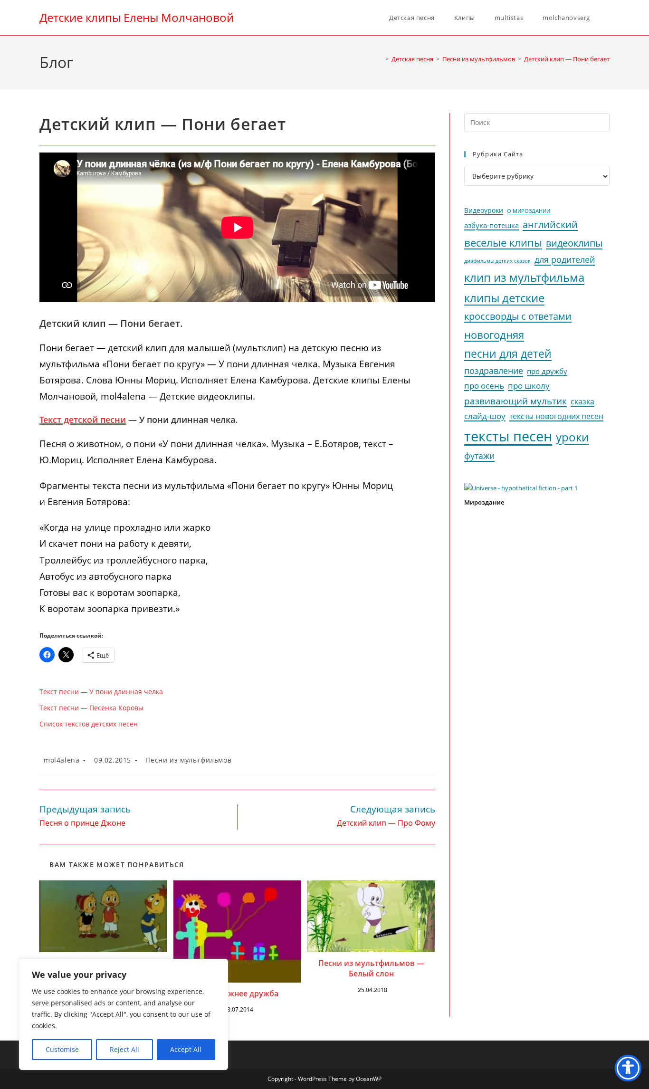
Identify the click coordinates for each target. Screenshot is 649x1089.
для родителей (564, 259)
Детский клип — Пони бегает (567, 59)
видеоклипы (574, 243)
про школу (529, 385)
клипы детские (504, 298)
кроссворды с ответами (518, 316)
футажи (479, 455)
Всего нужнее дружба (237, 993)
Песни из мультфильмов (189, 759)
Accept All (185, 1049)
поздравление (493, 370)
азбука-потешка (491, 225)
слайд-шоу (485, 416)
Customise (62, 1049)
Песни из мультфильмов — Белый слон (371, 968)
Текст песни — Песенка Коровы (91, 707)
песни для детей (508, 353)
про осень (484, 385)
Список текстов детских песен (88, 723)
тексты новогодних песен (556, 416)
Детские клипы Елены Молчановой (136, 17)
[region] (123, 1014)
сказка (582, 401)
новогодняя (494, 335)
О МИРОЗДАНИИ (528, 211)
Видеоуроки (483, 210)
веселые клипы (503, 242)
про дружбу (547, 371)
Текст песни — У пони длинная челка (101, 691)
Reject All (124, 1049)
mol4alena (61, 759)
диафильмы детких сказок (497, 260)
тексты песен (508, 436)
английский (550, 224)
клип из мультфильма (524, 277)
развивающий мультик (515, 401)
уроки (572, 437)
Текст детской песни (82, 419)
